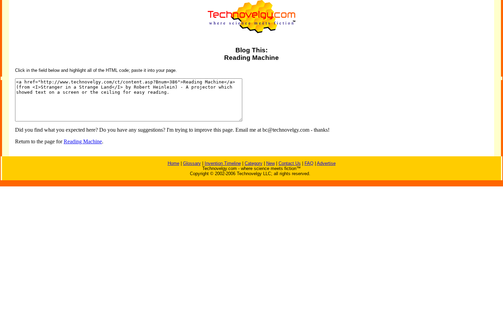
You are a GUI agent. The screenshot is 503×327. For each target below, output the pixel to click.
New (270, 163)
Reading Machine (83, 141)
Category (253, 163)
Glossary (192, 163)
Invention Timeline (223, 163)
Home (173, 163)
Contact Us (290, 163)
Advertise (326, 163)
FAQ (309, 163)
